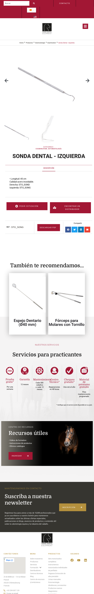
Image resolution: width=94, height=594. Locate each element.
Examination (51, 43)
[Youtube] (79, 560)
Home (21, 43)
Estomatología (40, 43)
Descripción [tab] (48, 168)
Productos (29, 43)
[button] (6, 80)
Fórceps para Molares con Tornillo (66, 322)
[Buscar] (16, 3)
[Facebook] (72, 560)
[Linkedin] (85, 560)
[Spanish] (31, 10)
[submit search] (34, 3)
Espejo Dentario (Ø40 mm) (27, 322)
